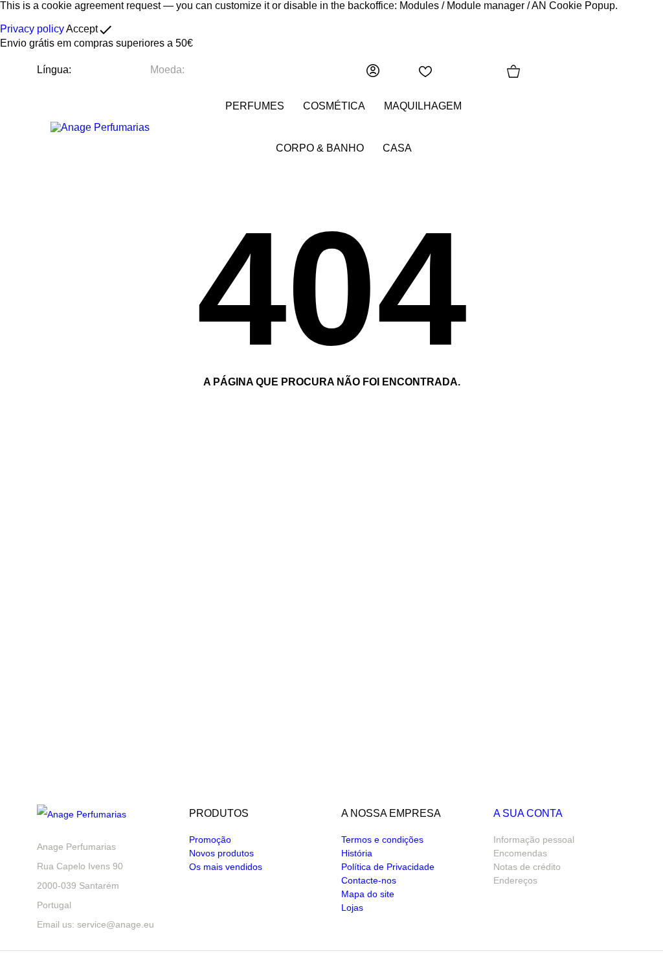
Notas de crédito (527, 867)
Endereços (515, 880)
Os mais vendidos (225, 867)
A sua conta (528, 813)
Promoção (210, 839)
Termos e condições (382, 839)
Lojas (352, 907)
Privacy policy (32, 28)
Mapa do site (367, 894)
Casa (397, 148)
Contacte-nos (368, 880)
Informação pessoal (533, 839)
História (356, 853)
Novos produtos (221, 853)
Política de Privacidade (387, 867)
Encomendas (520, 853)
